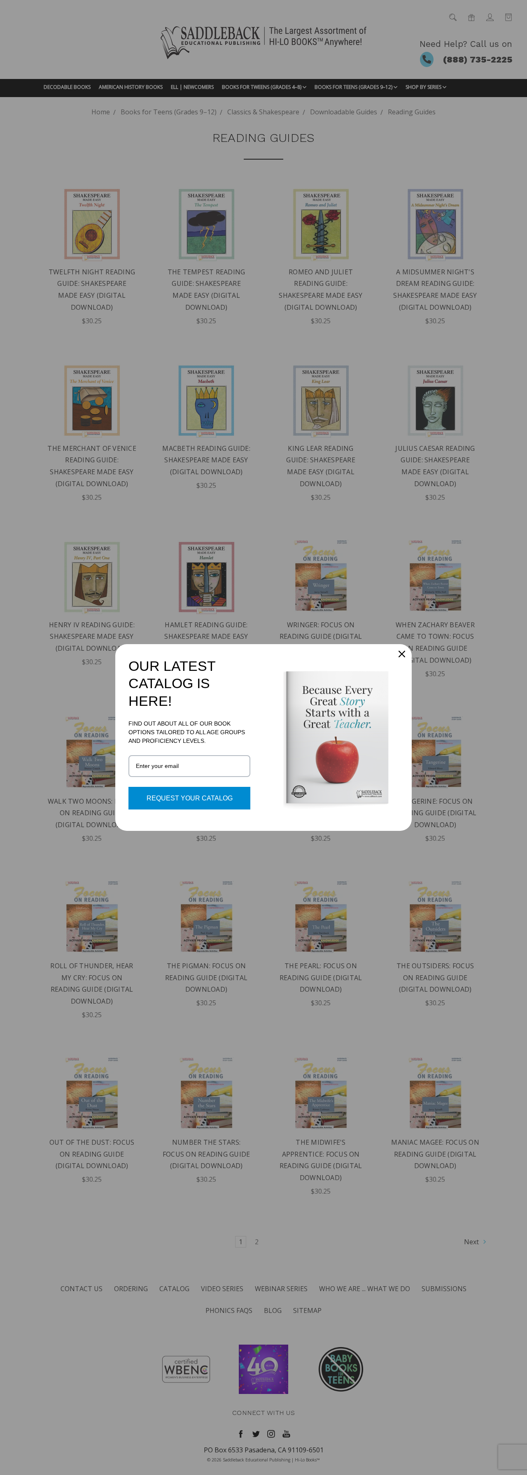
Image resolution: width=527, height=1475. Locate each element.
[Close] (402, 654)
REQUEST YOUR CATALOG (190, 798)
